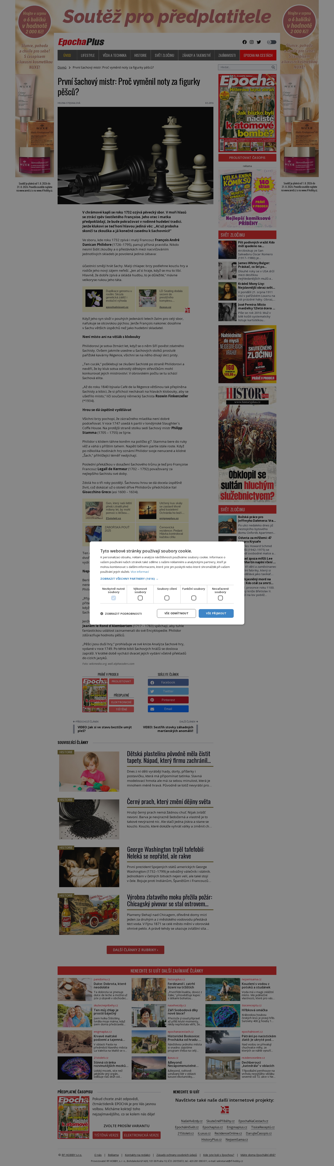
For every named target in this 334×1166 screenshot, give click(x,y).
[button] (167, 578)
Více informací (140, 572)
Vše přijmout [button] (216, 613)
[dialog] (167, 583)
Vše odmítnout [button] (176, 613)
